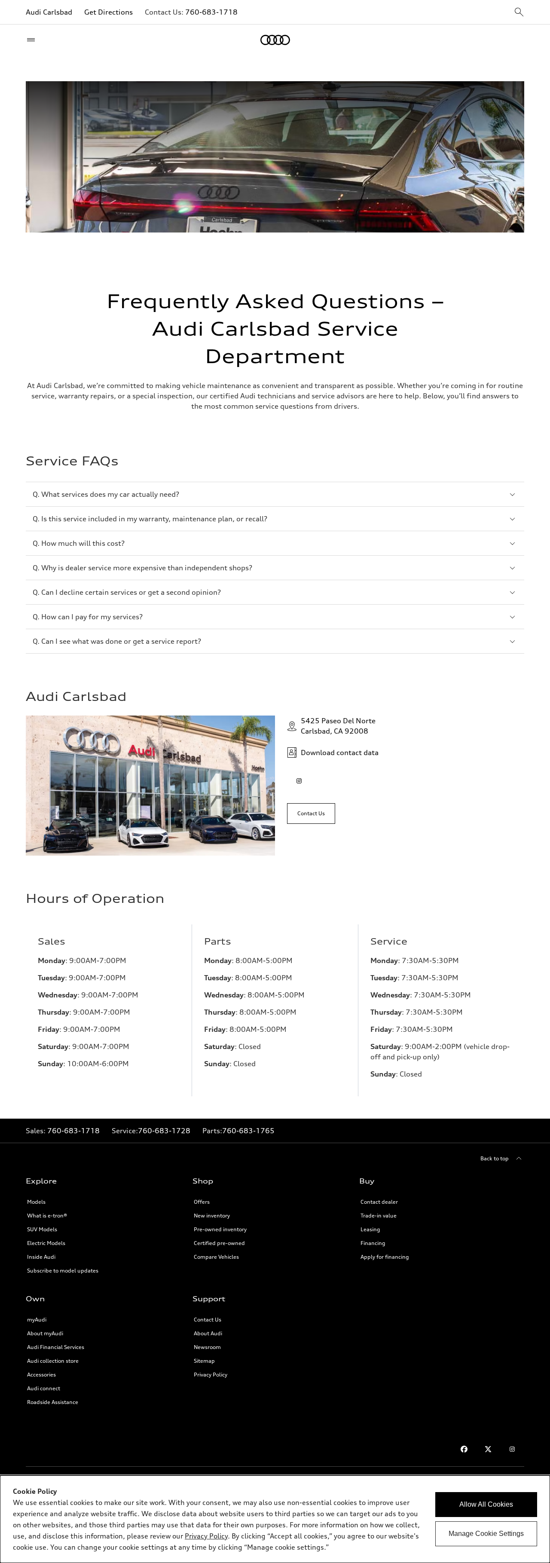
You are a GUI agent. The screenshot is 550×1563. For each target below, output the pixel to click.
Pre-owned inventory (220, 1229)
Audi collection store (53, 1361)
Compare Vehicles (216, 1257)
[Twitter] (488, 1449)
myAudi (36, 1319)
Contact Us (207, 1319)
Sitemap (204, 1361)
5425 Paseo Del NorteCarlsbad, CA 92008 (338, 725)
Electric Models (46, 1243)
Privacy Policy (210, 1374)
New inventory (212, 1215)
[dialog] (275, 1519)
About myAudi (45, 1333)
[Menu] (33, 40)
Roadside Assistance (52, 1402)
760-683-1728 (164, 1130)
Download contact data (340, 752)
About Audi (208, 1333)
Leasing (370, 1229)
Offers (202, 1202)
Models (36, 1202)
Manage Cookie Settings (486, 1533)
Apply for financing (385, 1257)
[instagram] (299, 781)
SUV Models (42, 1229)
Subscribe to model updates (62, 1270)
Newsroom (207, 1347)
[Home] (275, 40)
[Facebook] (464, 1449)
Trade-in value (379, 1215)
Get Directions (108, 12)
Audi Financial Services (55, 1347)
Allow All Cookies (486, 1504)
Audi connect (43, 1388)
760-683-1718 (211, 12)
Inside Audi (41, 1257)
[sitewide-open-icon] (519, 12)
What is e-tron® (47, 1215)
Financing (373, 1243)
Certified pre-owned (219, 1243)
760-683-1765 (248, 1130)
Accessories (41, 1374)
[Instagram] (512, 1449)
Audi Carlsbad (49, 12)
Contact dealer (379, 1202)
